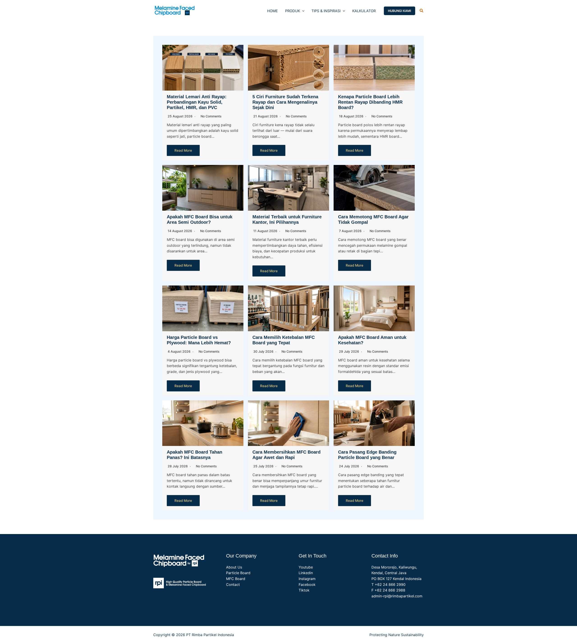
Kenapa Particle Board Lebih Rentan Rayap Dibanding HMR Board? (370, 102)
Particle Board (238, 573)
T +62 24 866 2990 (388, 584)
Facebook (307, 584)
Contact (233, 584)
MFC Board (235, 578)
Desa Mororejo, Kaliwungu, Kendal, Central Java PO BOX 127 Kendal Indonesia (396, 573)
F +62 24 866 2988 (388, 590)
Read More (183, 150)
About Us (234, 567)
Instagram (307, 578)
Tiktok (304, 590)
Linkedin (306, 573)
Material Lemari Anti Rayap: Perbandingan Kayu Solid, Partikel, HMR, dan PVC (197, 102)
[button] (302, 10)
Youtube (306, 567)
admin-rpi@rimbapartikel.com (396, 596)
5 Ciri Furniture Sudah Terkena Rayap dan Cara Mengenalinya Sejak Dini (285, 102)
